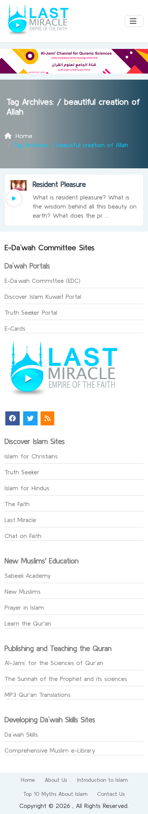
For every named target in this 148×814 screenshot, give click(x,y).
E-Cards (15, 328)
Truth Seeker (22, 472)
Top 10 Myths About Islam (55, 794)
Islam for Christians (31, 456)
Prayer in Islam (24, 607)
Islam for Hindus (27, 488)
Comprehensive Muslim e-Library (50, 750)
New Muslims (23, 591)
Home (28, 780)
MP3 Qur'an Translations (38, 694)
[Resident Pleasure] (14, 198)
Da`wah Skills (21, 734)
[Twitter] (30, 418)
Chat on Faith (23, 535)
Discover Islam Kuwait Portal (43, 296)
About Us (56, 780)
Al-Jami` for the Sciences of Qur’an (54, 662)
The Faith (17, 503)
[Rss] (47, 418)
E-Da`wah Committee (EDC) (42, 280)
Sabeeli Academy (28, 575)
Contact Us (111, 794)
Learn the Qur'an (28, 623)
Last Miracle (20, 519)
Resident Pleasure (59, 184)
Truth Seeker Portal (31, 312)
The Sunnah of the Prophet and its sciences (66, 678)
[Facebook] (12, 418)
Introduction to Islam (102, 780)
